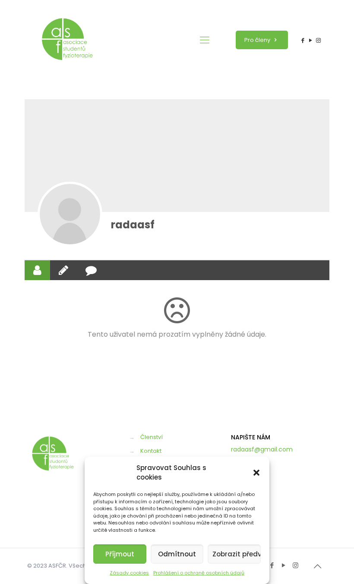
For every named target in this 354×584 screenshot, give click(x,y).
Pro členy (258, 40)
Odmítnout (177, 554)
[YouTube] (311, 40)
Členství (151, 437)
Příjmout (119, 554)
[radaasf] (70, 214)
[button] (256, 472)
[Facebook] (303, 40)
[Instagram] (318, 40)
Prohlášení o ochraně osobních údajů (198, 572)
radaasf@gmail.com (262, 449)
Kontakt (150, 451)
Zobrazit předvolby (236, 554)
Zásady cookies (129, 572)
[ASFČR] (67, 40)
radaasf (133, 225)
